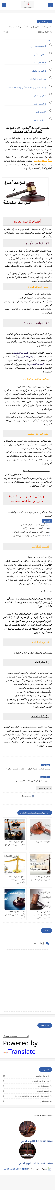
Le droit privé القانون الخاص (16, 1168)
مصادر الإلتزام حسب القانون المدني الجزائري (30, 531)
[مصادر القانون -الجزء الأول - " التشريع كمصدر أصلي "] (15, 899)
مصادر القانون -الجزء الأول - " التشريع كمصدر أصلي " (15, 914)
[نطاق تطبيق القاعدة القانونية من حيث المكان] (40, 864)
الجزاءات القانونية (43, 841)
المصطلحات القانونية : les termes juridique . (31, 1096)
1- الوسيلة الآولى (40, 95)
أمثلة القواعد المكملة (38, 79)
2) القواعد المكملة (39, 71)
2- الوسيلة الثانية (40, 104)
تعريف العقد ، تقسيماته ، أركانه (36, 528)
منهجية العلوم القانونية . (40, 1081)
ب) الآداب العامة (40, 120)
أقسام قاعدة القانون (38, 46)
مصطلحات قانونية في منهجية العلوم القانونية (30, 535)
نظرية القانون (44, 21)
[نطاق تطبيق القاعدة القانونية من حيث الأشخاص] (15, 864)
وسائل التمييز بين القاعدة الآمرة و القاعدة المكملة (26, 87)
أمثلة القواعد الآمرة (38, 62)
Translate (22, 1051)
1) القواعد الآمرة (39, 54)
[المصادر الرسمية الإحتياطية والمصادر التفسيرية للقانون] (40, 899)
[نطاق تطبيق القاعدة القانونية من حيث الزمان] (15, 829)
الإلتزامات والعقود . (41, 1076)
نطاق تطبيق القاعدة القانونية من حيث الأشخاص (17, 879)
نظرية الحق (44, 1101)
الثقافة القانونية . (42, 1091)
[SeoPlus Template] (49, 1169)
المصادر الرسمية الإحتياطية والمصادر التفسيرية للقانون (42, 914)
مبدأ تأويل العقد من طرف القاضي (35, 524)
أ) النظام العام (40, 112)
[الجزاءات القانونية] (40, 829)
